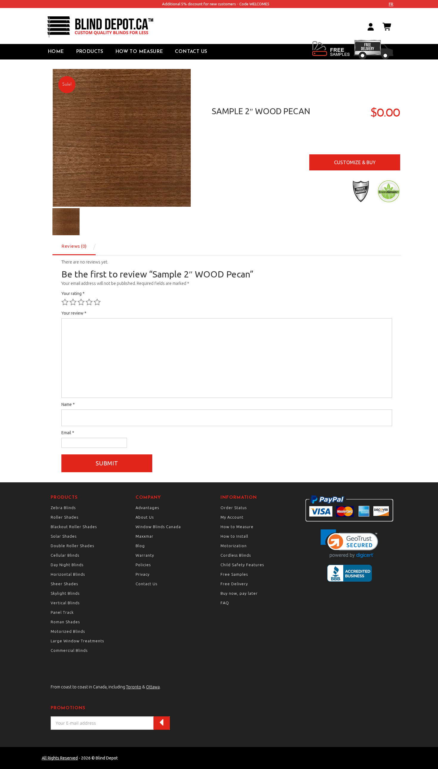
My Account (231, 517)
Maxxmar (144, 536)
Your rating (73, 293)
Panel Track (62, 612)
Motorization (233, 546)
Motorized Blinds (68, 631)
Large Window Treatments (77, 641)
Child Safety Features (242, 565)
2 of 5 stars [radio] (73, 302)
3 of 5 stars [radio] (81, 302)
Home (56, 51)
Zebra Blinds (63, 508)
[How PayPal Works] (349, 508)
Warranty (145, 555)
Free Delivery (234, 584)
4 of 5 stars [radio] (89, 302)
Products (89, 51)
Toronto (133, 687)
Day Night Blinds (67, 565)
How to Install (234, 536)
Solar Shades (64, 536)
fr (391, 4)
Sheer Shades (64, 584)
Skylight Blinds (65, 593)
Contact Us (191, 51)
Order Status (233, 508)
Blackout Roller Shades (74, 527)
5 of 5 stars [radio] (97, 302)
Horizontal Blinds (68, 574)
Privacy (143, 574)
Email (67, 432)
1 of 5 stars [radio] (65, 302)
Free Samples (234, 574)
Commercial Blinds (69, 650)
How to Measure (139, 51)
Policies (143, 565)
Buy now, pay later (239, 593)
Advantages (147, 508)
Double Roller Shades (72, 546)
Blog (140, 546)
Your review (73, 313)
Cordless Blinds (235, 555)
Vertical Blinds (65, 603)
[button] (349, 544)
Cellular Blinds (65, 555)
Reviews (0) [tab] (74, 246)
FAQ (224, 603)
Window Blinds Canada (158, 527)
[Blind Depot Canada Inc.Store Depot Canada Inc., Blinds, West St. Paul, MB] (349, 573)
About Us (145, 517)
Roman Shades (65, 622)
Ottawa (153, 687)
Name (68, 404)
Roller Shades (64, 517)
